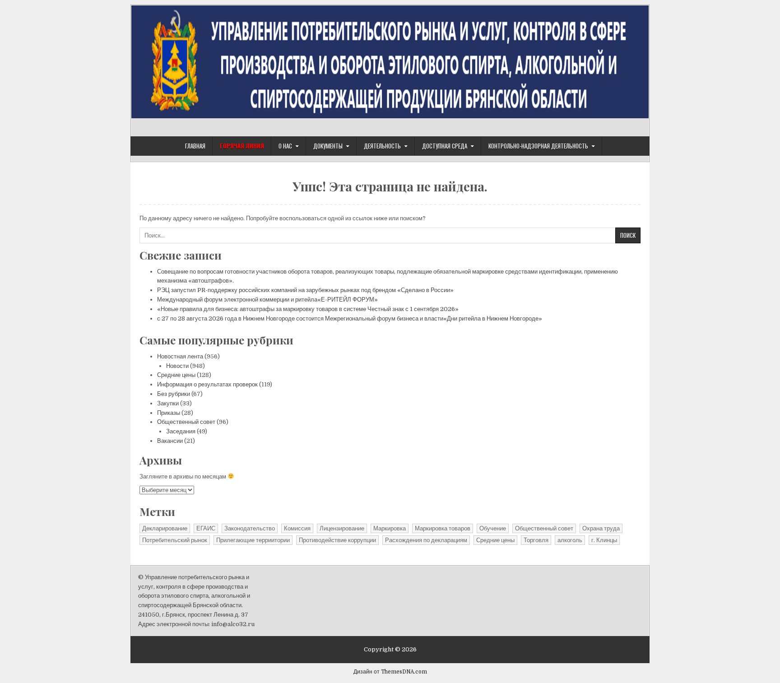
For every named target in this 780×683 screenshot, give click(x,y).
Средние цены (176, 375)
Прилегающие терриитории (253, 540)
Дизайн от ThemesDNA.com (390, 672)
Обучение (492, 528)
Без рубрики (173, 393)
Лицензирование (342, 528)
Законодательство (249, 528)
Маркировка (389, 528)
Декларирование (164, 528)
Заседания (180, 431)
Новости (177, 365)
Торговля (536, 540)
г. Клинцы (604, 540)
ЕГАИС (205, 528)
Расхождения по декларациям (426, 540)
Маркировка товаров (442, 528)
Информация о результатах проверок (207, 384)
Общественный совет (186, 421)
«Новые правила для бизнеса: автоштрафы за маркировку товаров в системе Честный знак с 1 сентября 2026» (308, 309)
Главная (195, 145)
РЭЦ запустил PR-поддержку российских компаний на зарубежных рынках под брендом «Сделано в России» (305, 290)
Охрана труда (601, 528)
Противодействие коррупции (337, 540)
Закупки (168, 403)
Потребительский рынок (174, 540)
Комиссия (297, 528)
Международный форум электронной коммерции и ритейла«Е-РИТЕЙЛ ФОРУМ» (267, 299)
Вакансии (170, 440)
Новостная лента (180, 356)
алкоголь (569, 540)
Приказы (168, 412)
